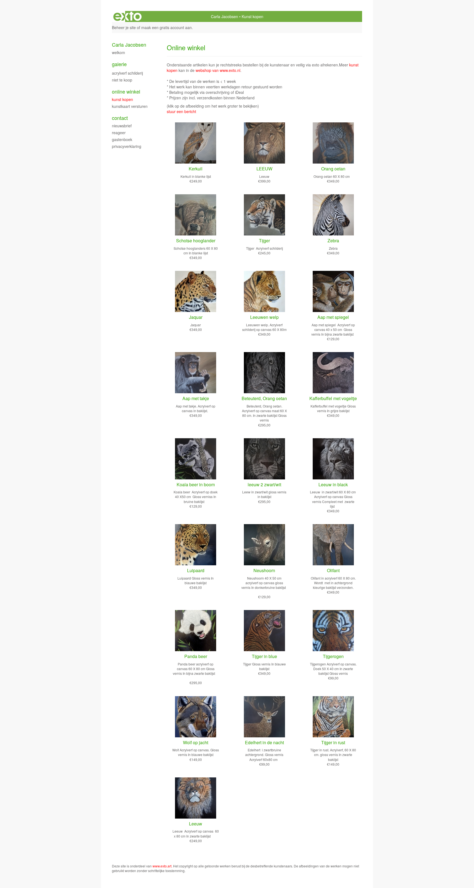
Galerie (119, 64)
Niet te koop (122, 80)
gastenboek (122, 139)
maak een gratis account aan (166, 27)
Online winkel (126, 91)
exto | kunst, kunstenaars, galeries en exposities (127, 16)
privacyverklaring (126, 146)
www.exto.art (162, 866)
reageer (119, 132)
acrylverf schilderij (127, 73)
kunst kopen (122, 99)
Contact (120, 117)
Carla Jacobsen (224, 16)
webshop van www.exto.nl (218, 70)
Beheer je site (124, 27)
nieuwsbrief (122, 125)
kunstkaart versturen (130, 106)
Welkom (118, 52)
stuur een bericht (181, 111)
